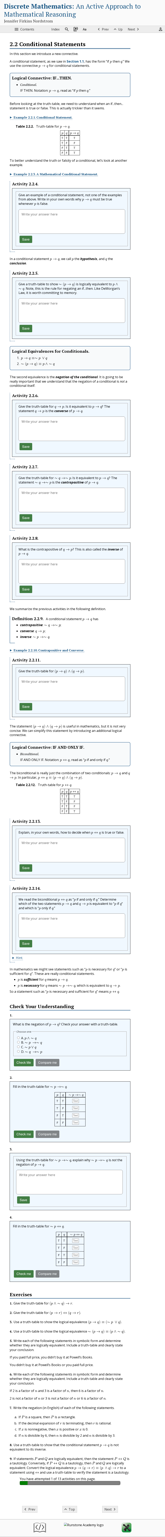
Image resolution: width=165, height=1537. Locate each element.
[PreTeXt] (40, 1528)
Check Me (23, 1062)
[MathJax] (126, 1528)
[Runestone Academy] (84, 1528)
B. (31, 1042)
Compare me (47, 1062)
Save (26, 239)
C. (28, 1047)
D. (31, 1051)
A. (28, 1038)
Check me (23, 1134)
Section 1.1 (75, 61)
